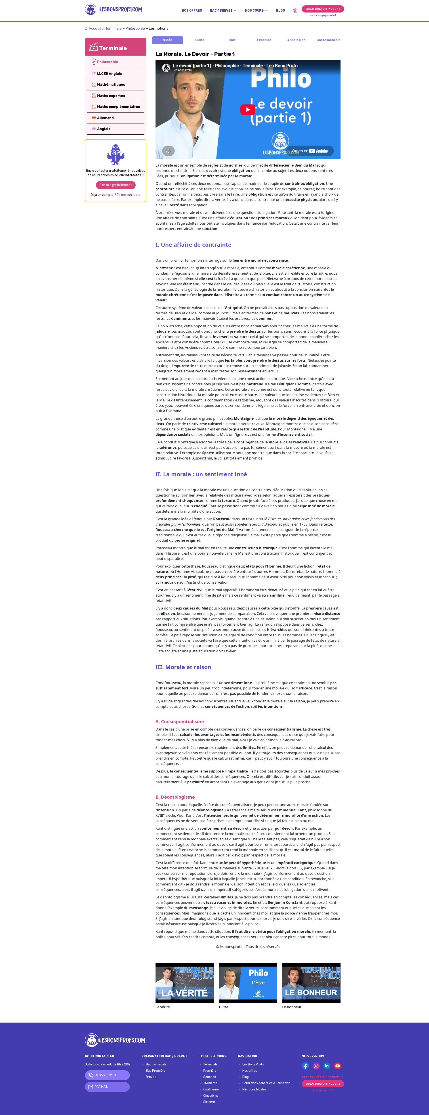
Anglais (103, 129)
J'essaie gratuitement (115, 185)
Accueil (93, 28)
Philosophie (135, 28)
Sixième (209, 1102)
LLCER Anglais (109, 74)
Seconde (209, 1077)
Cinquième (211, 1096)
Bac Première (155, 1071)
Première (210, 1071)
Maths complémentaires (118, 107)
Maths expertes (111, 96)
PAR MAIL (101, 1087)
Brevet (151, 1077)
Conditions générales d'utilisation (266, 1083)
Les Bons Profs (253, 1064)
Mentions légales (254, 1089)
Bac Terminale (156, 1064)
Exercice (264, 40)
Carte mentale (329, 40)
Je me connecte (129, 195)
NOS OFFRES (192, 11)
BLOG (280, 11)
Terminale (113, 28)
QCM (232, 40)
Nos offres (249, 1071)
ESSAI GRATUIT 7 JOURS (323, 8)
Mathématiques (111, 85)
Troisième (210, 1083)
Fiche (199, 40)
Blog (245, 1077)
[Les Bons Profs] (113, 9)
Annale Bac (296, 40)
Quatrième (211, 1089)
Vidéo (167, 40)
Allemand (105, 118)
